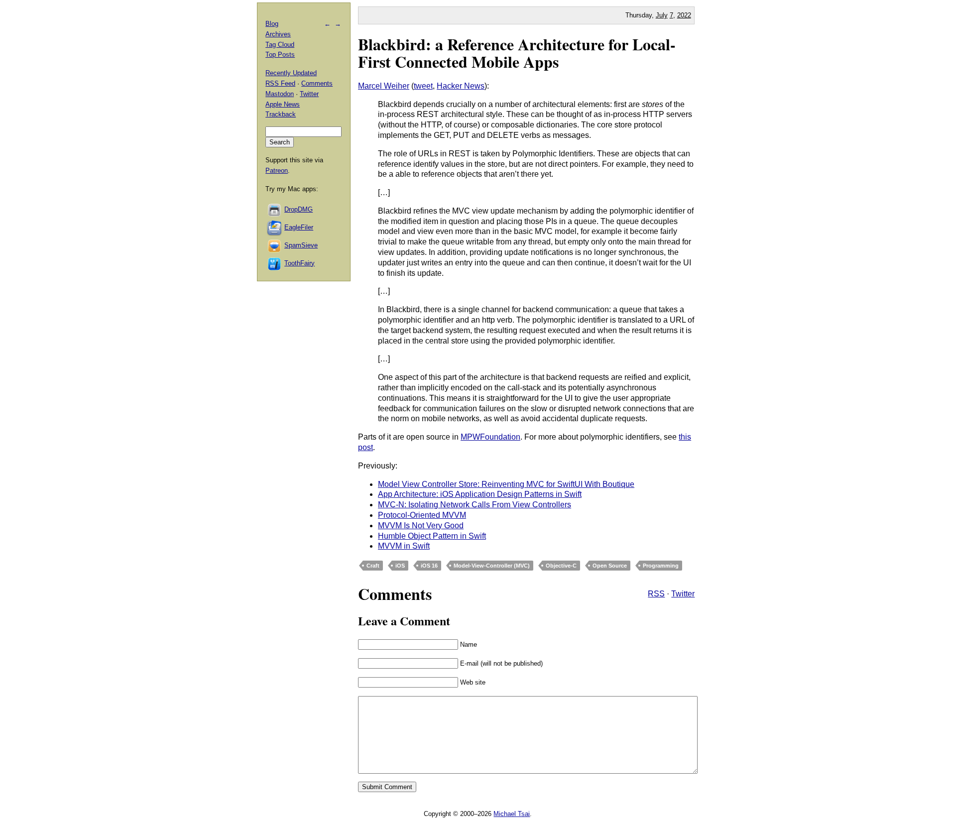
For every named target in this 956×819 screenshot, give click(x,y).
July (662, 15)
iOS (400, 566)
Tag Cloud (279, 44)
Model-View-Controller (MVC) (492, 566)
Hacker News (460, 86)
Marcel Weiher (383, 86)
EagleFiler (298, 227)
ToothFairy (299, 263)
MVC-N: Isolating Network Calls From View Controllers (474, 504)
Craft (372, 566)
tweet (423, 86)
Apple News (282, 104)
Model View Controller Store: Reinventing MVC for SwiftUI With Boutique (506, 484)
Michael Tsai (511, 814)
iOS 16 (429, 566)
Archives (278, 34)
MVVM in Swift (404, 546)
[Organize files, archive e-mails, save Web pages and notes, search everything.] (274, 227)
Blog (271, 23)
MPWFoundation (490, 437)
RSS (656, 593)
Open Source (610, 566)
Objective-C (561, 566)
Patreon (276, 170)
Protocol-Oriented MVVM (422, 515)
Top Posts (280, 54)
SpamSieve (301, 245)
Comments (317, 83)
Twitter (683, 593)
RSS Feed (280, 83)
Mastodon (279, 94)
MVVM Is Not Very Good (421, 525)
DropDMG (298, 209)
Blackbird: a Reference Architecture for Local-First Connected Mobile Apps (517, 52)
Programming (661, 566)
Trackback (280, 114)
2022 (684, 15)
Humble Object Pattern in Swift (432, 536)
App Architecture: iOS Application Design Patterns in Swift (480, 494)
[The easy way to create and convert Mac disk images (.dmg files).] (274, 209)
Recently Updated (291, 73)
